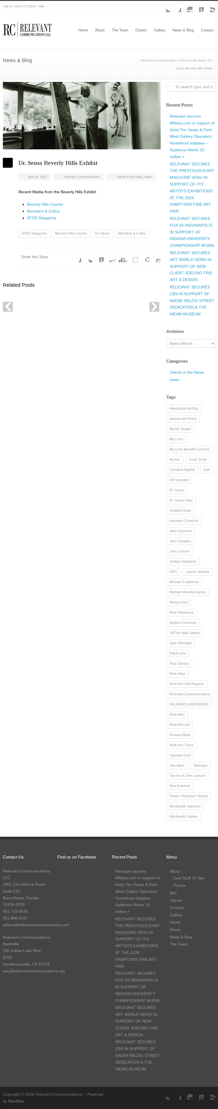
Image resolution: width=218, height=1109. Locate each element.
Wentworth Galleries (185, 806)
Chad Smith (198, 460)
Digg (121, 256)
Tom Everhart (179, 786)
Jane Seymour (180, 531)
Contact (207, 30)
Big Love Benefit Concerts (189, 449)
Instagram (186, 6)
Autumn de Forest (183, 419)
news (148, 177)
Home (83, 30)
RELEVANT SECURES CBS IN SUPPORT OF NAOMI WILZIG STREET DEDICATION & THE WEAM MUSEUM (192, 300)
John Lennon (179, 551)
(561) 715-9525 (25, 6)
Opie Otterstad (180, 643)
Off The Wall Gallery (184, 633)
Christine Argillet (182, 470)
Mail (41, 6)
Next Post (154, 307)
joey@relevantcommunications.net (34, 971)
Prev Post (8, 307)
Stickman (200, 766)
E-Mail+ (155, 256)
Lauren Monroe (197, 572)
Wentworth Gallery (183, 817)
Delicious (132, 256)
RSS (209, 6)
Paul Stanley (179, 664)
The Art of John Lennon (187, 776)
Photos (179, 885)
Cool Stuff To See (188, 878)
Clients (141, 30)
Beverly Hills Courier (45, 204)
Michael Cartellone (184, 582)
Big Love (176, 439)
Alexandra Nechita (183, 409)
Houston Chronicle (183, 521)
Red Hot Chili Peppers (186, 684)
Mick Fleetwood (181, 613)
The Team (120, 30)
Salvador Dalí (179, 755)
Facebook (175, 6)
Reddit (109, 256)
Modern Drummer (183, 623)
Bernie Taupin (180, 429)
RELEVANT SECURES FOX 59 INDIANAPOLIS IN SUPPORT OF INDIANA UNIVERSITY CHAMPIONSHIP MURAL (192, 232)
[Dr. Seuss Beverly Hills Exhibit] (82, 115)
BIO (173, 893)
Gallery (159, 30)
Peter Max (177, 674)
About (100, 30)
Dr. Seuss (102, 233)
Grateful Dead (180, 511)
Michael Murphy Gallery (187, 592)
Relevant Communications (159, 60)
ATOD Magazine (41, 218)
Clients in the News (192, 60)
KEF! (173, 572)
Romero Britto (180, 735)
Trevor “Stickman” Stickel (188, 796)
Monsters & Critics (43, 211)
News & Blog (183, 30)
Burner (174, 460)
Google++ (143, 256)
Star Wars (177, 766)
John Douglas (180, 541)
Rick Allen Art (179, 725)
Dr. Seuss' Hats (181, 500)
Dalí (207, 470)
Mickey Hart (178, 602)
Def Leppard (179, 480)
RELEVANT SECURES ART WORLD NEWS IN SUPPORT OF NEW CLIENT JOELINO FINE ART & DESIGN (191, 266)
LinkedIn (198, 6)
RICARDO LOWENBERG (188, 704)
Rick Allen (177, 715)
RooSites (16, 1101)
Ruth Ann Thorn (181, 745)
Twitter (164, 6)
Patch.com (177, 653)
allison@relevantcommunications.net (36, 925)
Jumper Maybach (182, 562)
